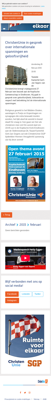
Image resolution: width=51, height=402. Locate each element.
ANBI (44, 399)
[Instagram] (29, 392)
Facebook (12, 294)
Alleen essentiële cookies (13, 18)
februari (35, 224)
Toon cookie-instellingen (32, 14)
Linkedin (26, 294)
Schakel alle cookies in (12, 14)
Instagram (12, 300)
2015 (22, 224)
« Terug (6, 215)
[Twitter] (25, 392)
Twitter (38, 294)
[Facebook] (20, 392)
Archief (10, 224)
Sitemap (36, 399)
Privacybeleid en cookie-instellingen (17, 399)
